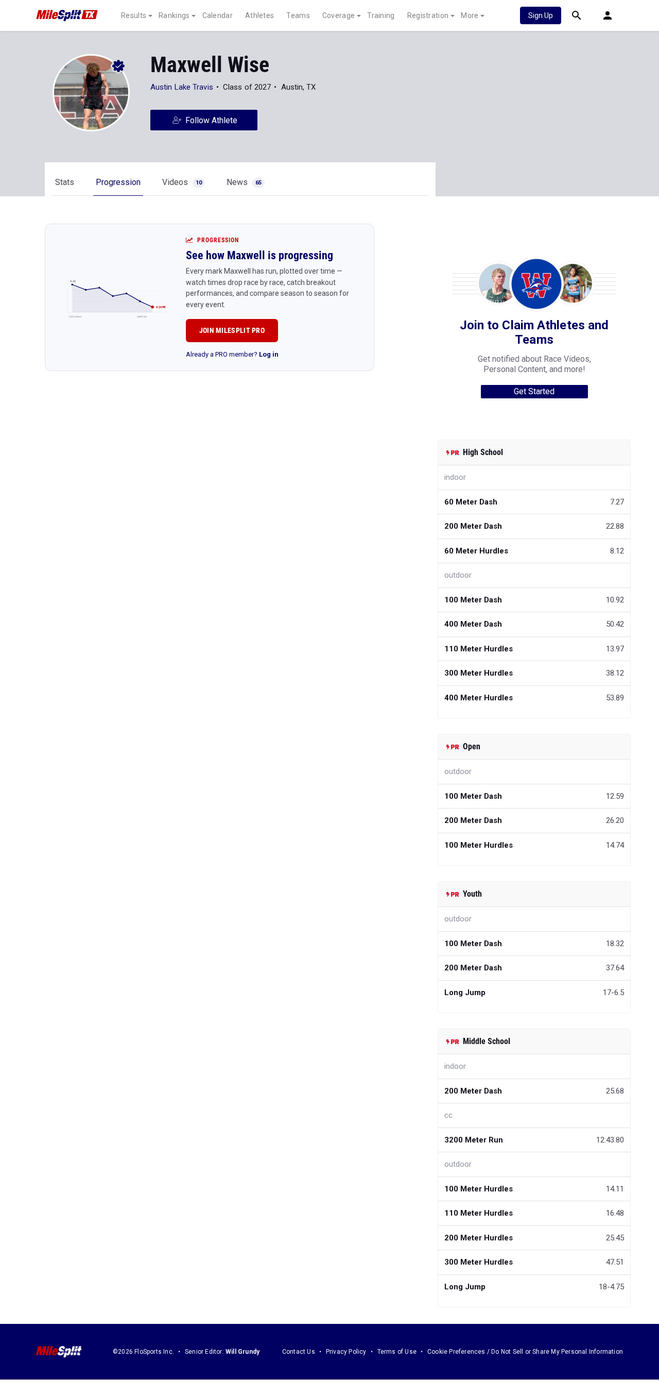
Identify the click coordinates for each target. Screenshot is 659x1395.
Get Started (534, 391)
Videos (182, 182)
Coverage (338, 15)
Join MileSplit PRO (232, 330)
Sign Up (540, 15)
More (469, 15)
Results (133, 15)
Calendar (217, 15)
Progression (118, 182)
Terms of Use (397, 1351)
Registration (428, 15)
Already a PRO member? (232, 354)
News (244, 182)
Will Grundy (242, 1351)
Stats (64, 182)
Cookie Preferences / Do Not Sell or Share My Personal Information (525, 1351)
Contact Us (298, 1351)
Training (380, 15)
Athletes (259, 15)
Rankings (174, 15)
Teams (298, 15)
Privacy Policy (346, 1351)
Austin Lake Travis (181, 87)
